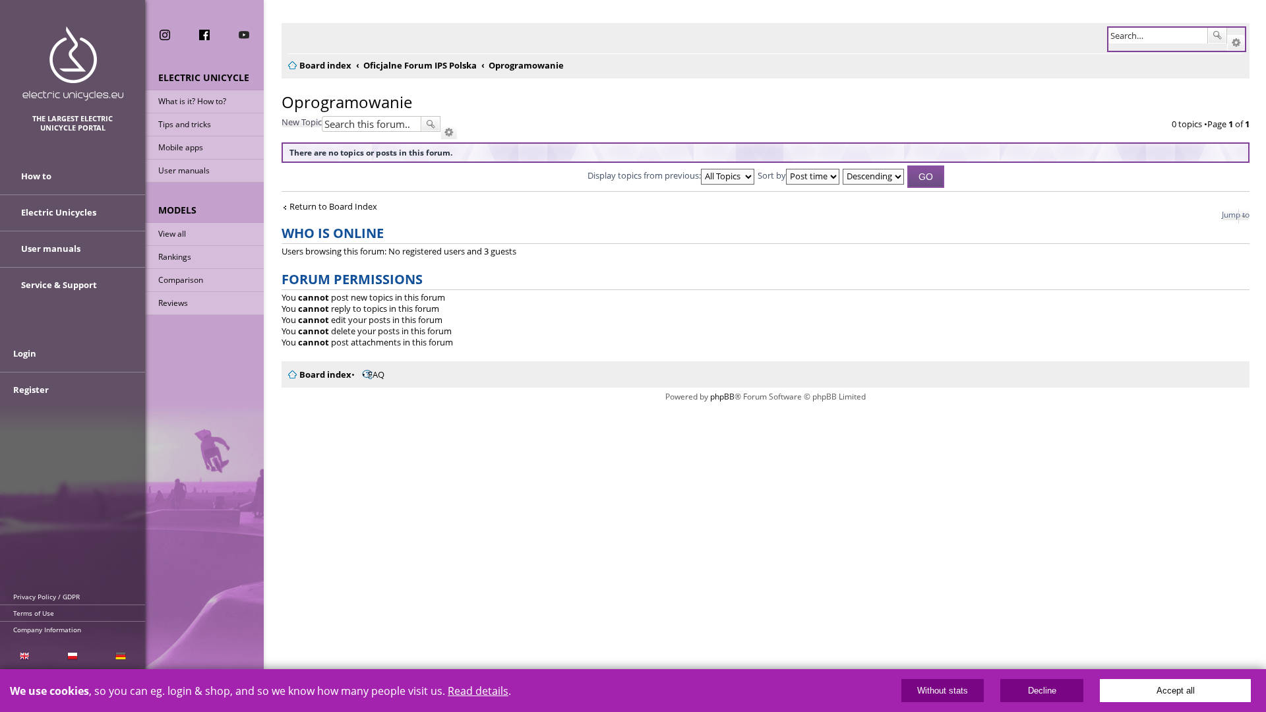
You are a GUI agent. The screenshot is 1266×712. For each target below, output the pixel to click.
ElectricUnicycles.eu (72, 63)
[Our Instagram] (165, 35)
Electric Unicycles (58, 212)
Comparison (180, 279)
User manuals (184, 170)
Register (31, 390)
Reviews (173, 303)
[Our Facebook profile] (204, 35)
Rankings (174, 256)
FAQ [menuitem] (376, 374)
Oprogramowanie (347, 102)
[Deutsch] (121, 656)
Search (1217, 36)
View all (172, 233)
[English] (24, 656)
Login (24, 353)
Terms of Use (33, 613)
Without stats (942, 691)
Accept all (1176, 691)
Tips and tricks (184, 124)
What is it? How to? (192, 101)
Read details (478, 691)
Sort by (772, 175)
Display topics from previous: (644, 175)
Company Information (47, 629)
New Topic (302, 122)
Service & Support (59, 285)
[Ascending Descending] (874, 175)
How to (36, 176)
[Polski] (72, 656)
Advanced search (1236, 43)
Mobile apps (180, 147)
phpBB (722, 396)
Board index (325, 374)
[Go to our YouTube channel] (244, 35)
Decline (1042, 691)
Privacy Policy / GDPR (46, 596)
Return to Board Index (333, 206)
